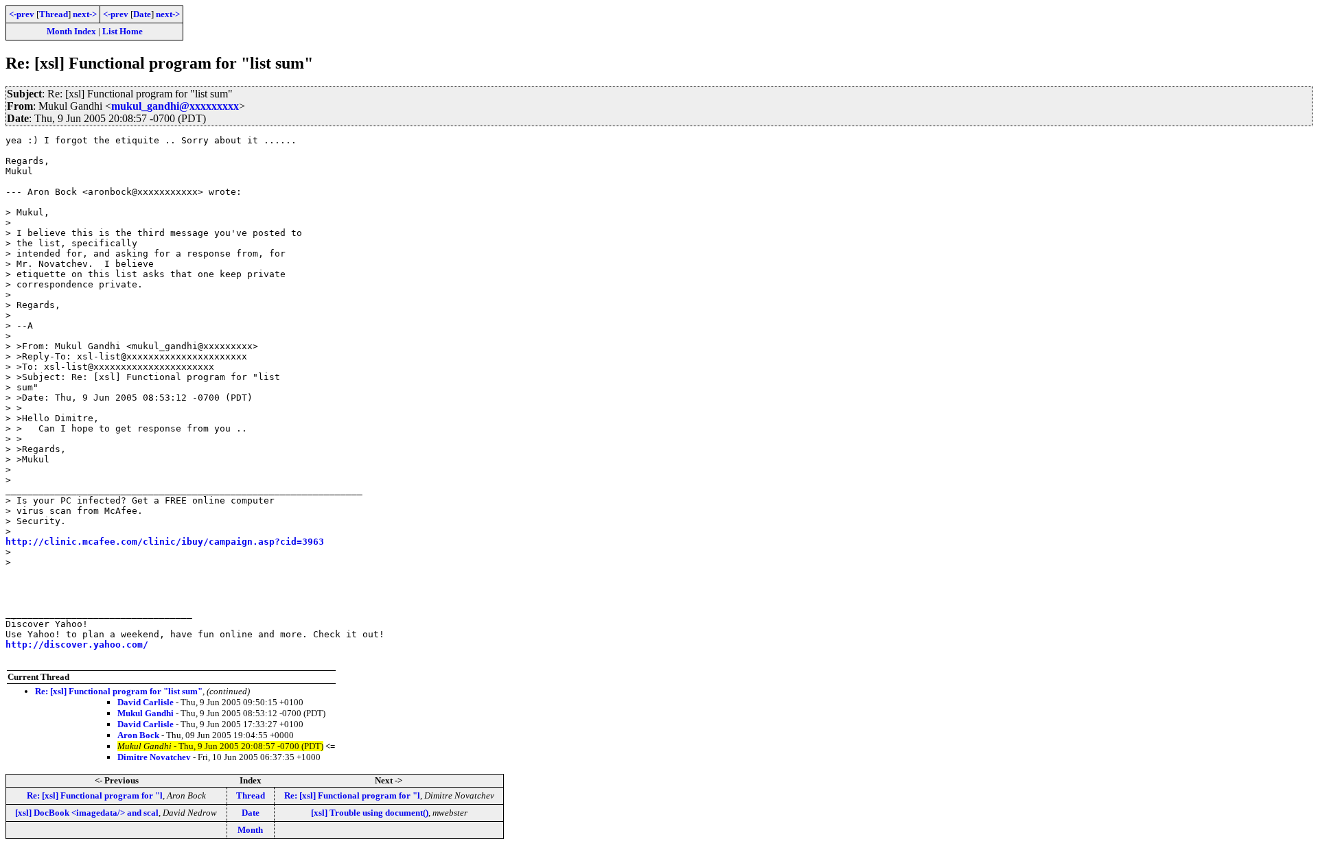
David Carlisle (145, 702)
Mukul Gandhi (145, 713)
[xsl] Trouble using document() (369, 812)
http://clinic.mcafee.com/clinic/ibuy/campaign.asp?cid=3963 (164, 541)
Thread (53, 14)
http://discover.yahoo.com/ (76, 644)
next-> (85, 14)
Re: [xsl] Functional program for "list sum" (119, 691)
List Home (122, 31)
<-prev (21, 14)
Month (250, 830)
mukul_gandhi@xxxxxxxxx (175, 106)
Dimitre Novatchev (154, 757)
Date (142, 14)
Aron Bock (138, 735)
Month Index (71, 31)
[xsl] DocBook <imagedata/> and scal (87, 812)
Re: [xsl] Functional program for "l (95, 795)
